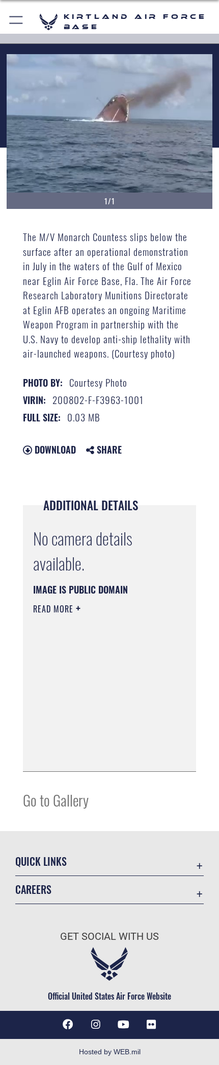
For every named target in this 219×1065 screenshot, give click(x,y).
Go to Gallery (56, 800)
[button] (16, 21)
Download (54, 449)
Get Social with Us (109, 936)
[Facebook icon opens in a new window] (67, 1024)
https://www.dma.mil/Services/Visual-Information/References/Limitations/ (95, 738)
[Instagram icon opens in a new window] (95, 1024)
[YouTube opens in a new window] (123, 1024)
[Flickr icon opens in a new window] (151, 1024)
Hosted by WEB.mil (110, 1052)
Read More (54, 609)
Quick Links (41, 861)
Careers (33, 889)
